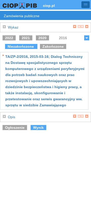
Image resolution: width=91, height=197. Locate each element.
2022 (9, 38)
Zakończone (53, 46)
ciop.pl (49, 6)
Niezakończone (21, 46)
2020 (42, 38)
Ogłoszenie (15, 128)
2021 (26, 38)
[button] (85, 4)
